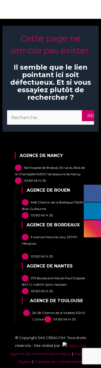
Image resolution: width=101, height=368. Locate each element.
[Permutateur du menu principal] (89, 11)
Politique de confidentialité (58, 361)
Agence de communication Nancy (40, 354)
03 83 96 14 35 (35, 180)
